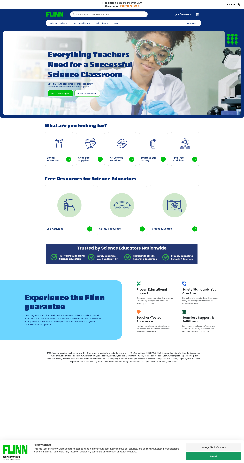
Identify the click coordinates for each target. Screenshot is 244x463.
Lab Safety (101, 23)
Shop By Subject (81, 23)
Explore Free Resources (87, 93)
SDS (116, 23)
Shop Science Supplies (60, 93)
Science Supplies (57, 23)
